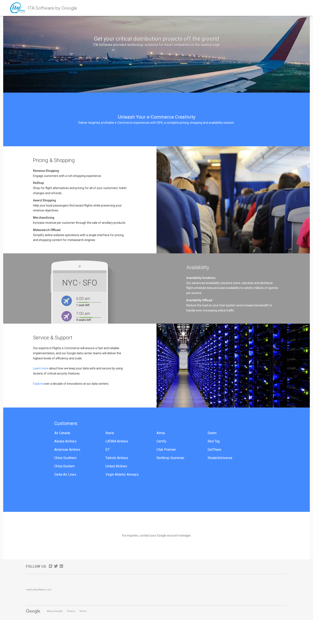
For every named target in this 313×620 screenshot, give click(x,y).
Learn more (41, 368)
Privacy (71, 611)
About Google (55, 611)
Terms (82, 611)
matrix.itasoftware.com (39, 589)
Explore (38, 383)
